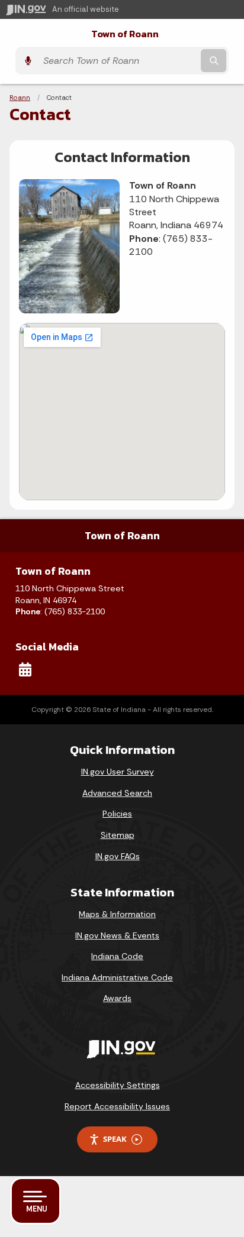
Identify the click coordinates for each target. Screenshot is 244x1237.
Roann (19, 97)
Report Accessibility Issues (117, 1106)
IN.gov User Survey (117, 771)
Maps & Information (117, 914)
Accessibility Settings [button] (117, 1085)
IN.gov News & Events (117, 935)
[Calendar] (25, 669)
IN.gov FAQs (117, 856)
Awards (117, 998)
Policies (117, 813)
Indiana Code (117, 956)
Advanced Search (117, 793)
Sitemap (117, 835)
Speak (115, 1139)
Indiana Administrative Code (117, 977)
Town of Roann (125, 34)
